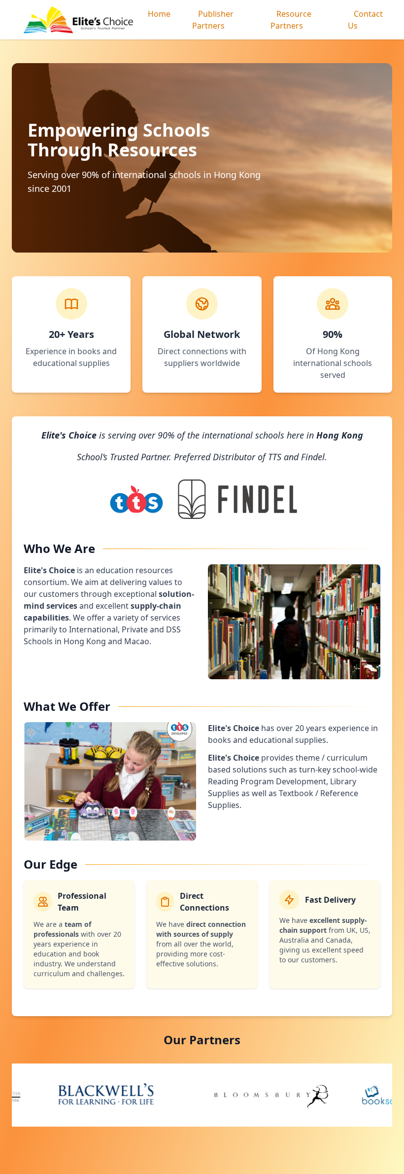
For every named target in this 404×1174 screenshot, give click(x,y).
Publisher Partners (213, 19)
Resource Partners (290, 19)
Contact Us (365, 19)
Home (159, 13)
